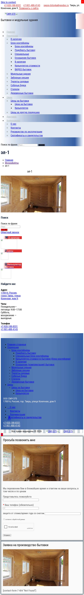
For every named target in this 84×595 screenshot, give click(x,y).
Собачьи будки (18, 85)
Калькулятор (21, 108)
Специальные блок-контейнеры (32, 355)
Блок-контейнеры (20, 43)
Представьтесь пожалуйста (17, 496)
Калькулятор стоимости (27, 65)
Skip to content (8, 2)
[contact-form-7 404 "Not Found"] (19, 590)
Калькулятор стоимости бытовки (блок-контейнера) (43, 358)
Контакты (16, 127)
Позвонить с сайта (28, 8)
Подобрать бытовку (25, 50)
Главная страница (16, 344)
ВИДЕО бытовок (23, 69)
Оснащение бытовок (25, 57)
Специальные (22, 54)
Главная (11, 31)
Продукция (12, 35)
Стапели (15, 89)
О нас (13, 124)
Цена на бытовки (24, 104)
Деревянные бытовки (22, 93)
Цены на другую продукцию (25, 112)
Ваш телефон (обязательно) (18, 505)
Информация (13, 120)
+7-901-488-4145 (31, 5)
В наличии (16, 39)
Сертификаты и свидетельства (27, 135)
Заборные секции (20, 77)
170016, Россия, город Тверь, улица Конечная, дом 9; (11, 295)
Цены (9, 97)
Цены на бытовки (20, 100)
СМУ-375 (68, 431)
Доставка (11, 116)
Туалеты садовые (20, 81)
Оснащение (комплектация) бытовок (35, 364)
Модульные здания (21, 73)
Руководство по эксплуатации (26, 131)
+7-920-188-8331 (12, 5)
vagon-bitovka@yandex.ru (56, 5)
